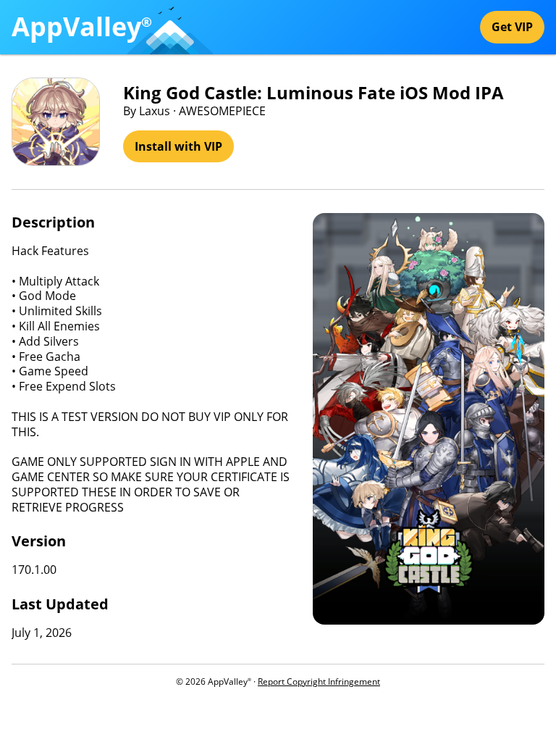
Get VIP (512, 27)
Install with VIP (178, 146)
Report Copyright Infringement (319, 681)
